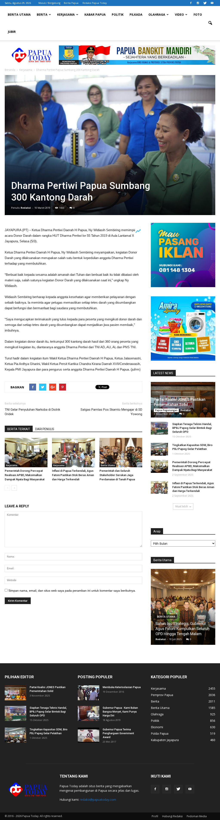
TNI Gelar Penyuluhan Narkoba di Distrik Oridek (32, 412)
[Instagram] (198, 3)
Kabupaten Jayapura (165, 740)
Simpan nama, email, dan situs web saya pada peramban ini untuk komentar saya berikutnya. (72, 590)
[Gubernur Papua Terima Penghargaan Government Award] (88, 735)
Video (179, 14)
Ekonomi (157, 727)
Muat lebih (181, 506)
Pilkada (136, 14)
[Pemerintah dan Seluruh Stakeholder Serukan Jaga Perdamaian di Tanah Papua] (120, 452)
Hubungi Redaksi (172, 816)
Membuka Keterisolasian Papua (122, 687)
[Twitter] (205, 3)
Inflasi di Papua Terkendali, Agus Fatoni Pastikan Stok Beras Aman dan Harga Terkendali (73, 475)
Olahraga (156, 14)
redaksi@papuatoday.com (98, 799)
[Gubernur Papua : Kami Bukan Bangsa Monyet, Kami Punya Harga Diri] (88, 713)
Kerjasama (66, 14)
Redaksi (26, 207)
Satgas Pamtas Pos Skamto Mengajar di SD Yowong (111, 412)
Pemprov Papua (162, 695)
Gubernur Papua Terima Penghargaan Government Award (118, 733)
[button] (210, 23)
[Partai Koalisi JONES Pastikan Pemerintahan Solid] (15, 692)
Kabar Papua (95, 14)
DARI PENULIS (44, 429)
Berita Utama (19, 14)
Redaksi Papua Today (94, 3)
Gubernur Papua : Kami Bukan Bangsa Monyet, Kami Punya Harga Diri (120, 711)
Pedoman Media (197, 816)
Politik (118, 14)
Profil (155, 816)
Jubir (12, 32)
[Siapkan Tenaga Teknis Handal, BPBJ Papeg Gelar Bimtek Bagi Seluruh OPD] (159, 428)
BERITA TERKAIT (18, 429)
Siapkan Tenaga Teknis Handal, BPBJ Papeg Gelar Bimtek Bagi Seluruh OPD (192, 427)
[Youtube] (212, 3)
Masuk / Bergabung (49, 3)
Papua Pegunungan (166, 410)
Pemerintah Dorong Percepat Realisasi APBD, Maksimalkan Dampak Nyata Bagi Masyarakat (24, 475)
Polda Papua (159, 733)
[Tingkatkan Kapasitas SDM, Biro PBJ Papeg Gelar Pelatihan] (159, 449)
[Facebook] (191, 3)
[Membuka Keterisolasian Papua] (88, 692)
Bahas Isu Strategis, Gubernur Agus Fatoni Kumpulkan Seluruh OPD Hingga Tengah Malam (182, 628)
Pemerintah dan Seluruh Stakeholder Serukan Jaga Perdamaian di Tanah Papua (117, 475)
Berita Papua (71, 3)
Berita (42, 14)
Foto (198, 14)
